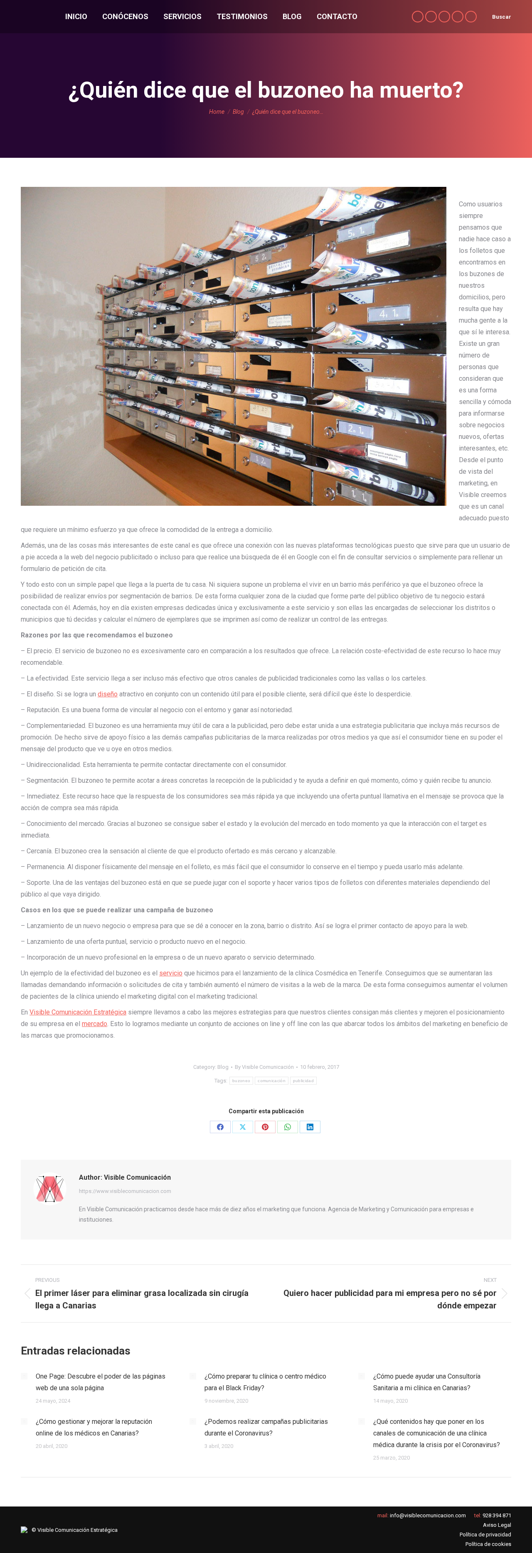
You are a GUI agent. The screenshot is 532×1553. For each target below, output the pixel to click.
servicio (170, 973)
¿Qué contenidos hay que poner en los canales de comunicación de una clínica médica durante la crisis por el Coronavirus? (436, 1433)
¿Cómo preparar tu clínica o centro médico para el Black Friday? (265, 1382)
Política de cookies (488, 1544)
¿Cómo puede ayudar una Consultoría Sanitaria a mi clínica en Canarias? (426, 1382)
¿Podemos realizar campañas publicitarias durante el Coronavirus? (266, 1427)
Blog (223, 1067)
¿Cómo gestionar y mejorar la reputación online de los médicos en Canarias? (94, 1427)
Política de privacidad (485, 1534)
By (264, 1067)
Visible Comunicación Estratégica (78, 1012)
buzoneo (241, 1080)
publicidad (303, 1080)
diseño (108, 694)
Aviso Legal (497, 1525)
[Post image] (24, 1376)
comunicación (272, 1080)
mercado (94, 1024)
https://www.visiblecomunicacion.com (125, 1191)
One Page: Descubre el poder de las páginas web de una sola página (100, 1382)
